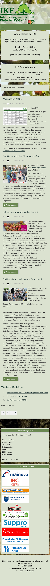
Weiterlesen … (11, 205)
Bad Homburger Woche (37, 168)
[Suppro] (15, 523)
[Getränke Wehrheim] (15, 490)
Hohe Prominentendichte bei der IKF (20, 212)
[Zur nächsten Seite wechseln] (11, 413)
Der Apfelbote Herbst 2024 (17, 400)
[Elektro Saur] (15, 515)
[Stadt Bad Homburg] (15, 499)
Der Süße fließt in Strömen (17, 396)
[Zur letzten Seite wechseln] (15, 413)
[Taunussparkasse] (15, 532)
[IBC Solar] (15, 482)
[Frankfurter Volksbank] (15, 540)
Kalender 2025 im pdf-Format (14, 151)
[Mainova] (15, 474)
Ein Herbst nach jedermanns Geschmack (22, 279)
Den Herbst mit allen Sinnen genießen (21, 156)
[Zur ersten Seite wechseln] (3, 413)
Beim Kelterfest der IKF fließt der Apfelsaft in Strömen (27, 393)
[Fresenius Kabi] (15, 548)
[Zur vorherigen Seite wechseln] (7, 413)
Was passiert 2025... (12, 99)
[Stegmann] (15, 507)
